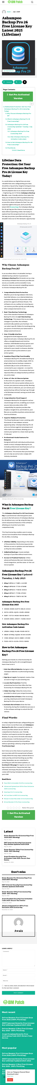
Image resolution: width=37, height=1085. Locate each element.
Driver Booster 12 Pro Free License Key (17, 802)
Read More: (21, 150)
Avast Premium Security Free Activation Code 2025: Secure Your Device (17, 858)
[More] (25, 82)
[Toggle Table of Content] (31, 104)
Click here (10, 1076)
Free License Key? (20, 508)
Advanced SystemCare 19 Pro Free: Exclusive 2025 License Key (15, 906)
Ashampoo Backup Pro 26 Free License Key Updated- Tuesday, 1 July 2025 (19, 126)
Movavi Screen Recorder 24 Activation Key (18, 798)
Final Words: (11, 148)
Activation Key (9, 71)
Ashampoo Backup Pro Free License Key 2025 (19, 132)
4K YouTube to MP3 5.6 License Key (16, 795)
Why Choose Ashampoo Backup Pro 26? (19, 114)
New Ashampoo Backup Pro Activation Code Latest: (20, 138)
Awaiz (9, 12)
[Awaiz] (4, 12)
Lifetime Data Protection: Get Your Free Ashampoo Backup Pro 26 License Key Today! (17, 109)
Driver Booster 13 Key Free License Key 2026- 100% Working (18, 850)
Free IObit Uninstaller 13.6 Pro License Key (18, 783)
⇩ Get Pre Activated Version (18, 96)
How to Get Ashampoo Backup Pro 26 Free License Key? (19, 143)
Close (10, 1080)
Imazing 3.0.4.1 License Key (13, 792)
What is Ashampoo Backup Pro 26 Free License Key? (18, 120)
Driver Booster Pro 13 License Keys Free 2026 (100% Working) (19, 836)
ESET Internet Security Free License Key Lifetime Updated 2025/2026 (17, 843)
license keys (14, 207)
